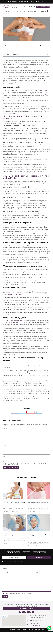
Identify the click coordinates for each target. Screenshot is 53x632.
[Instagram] (28, 612)
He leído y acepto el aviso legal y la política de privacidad (17, 593)
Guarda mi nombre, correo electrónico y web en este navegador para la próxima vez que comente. (24, 464)
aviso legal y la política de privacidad (21, 561)
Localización (32, 1)
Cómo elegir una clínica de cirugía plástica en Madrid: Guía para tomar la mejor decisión (38, 536)
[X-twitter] (23, 612)
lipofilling (15, 200)
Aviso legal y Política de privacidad (36, 629)
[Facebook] (20, 612)
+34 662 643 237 (35, 625)
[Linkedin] (30, 612)
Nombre (6, 445)
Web (4, 456)
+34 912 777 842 (34, 623)
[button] (47, 54)
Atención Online (41, 1)
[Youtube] (25, 612)
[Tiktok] (33, 612)
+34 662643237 (22, 1)
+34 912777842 (13, 1)
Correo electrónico (9, 451)
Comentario (7, 428)
